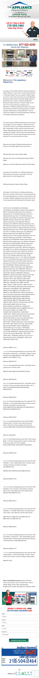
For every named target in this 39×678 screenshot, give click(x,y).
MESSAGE (4, 632)
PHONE (4, 620)
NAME (3, 614)
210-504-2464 (15, 25)
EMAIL (3, 625)
